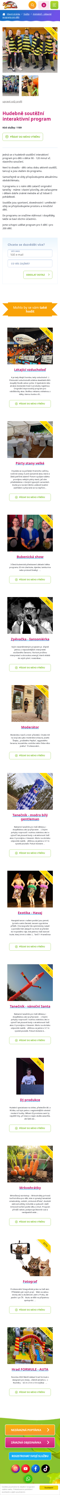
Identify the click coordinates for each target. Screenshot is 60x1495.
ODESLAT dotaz (35, 274)
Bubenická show (30, 556)
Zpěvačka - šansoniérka (30, 639)
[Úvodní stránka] (10, 5)
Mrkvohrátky (30, 1187)
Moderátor (30, 727)
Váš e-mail (15, 251)
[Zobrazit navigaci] (54, 5)
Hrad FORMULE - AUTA (30, 1369)
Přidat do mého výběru (25, 136)
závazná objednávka (26, 1442)
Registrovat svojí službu (30, 1456)
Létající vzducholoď (30, 369)
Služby (27, 14)
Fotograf (30, 1281)
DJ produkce (30, 1100)
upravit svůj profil (12, 101)
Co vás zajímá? (20, 263)
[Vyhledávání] (32, 5)
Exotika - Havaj (30, 912)
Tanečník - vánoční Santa (30, 1006)
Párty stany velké (30, 463)
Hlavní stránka (13, 14)
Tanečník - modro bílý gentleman (30, 817)
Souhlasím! (48, 1487)
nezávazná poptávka (26, 1430)
